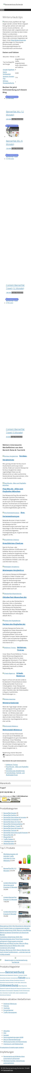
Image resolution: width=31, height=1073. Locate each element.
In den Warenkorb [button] (17, 119)
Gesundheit (2, 980)
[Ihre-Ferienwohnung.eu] (11, 513)
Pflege (19, 985)
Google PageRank (8, 70)
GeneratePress (8, 1070)
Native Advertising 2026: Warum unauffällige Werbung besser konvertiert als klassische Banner (15, 932)
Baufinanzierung (3, 975)
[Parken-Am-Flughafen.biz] (11, 621)
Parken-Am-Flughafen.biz (14, 624)
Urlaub (17, 992)
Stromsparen (3, 990)
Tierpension (5, 992)
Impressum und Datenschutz (13, 1044)
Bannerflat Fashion (9, 815)
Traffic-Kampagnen (10, 1012)
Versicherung (3, 994)
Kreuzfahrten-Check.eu (13, 543)
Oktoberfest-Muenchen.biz (15, 597)
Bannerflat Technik (9, 830)
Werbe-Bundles (8, 843)
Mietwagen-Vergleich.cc (13, 570)
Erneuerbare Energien (5, 977)
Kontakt (6, 1035)
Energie (25, 975)
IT (24, 980)
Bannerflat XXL (8, 835)
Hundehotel (17, 980)
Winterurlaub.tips (11, 703)
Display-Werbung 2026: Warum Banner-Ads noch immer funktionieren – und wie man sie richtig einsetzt (15, 952)
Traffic (13, 992)
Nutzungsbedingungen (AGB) (13, 1037)
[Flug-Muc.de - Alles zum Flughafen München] (15, 485)
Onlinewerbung (9, 985)
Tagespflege (16, 990)
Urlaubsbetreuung (23, 992)
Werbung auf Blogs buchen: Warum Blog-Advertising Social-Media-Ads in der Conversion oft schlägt (14, 945)
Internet (22, 980)
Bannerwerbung (14, 972)
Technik (21, 990)
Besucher (16, 975)
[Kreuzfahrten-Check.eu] (11, 540)
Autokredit (2, 972)
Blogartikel (7, 837)
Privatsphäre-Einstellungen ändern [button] (12, 1047)
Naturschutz (23, 982)
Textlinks (6, 1008)
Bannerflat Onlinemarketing (12, 824)
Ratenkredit (13, 988)
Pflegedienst (24, 985)
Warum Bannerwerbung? (12, 1039)
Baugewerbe (10, 975)
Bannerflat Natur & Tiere (11, 822)
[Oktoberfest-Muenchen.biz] (12, 594)
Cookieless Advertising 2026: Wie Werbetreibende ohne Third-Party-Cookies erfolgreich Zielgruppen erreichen (14, 939)
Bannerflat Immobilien (11, 819)
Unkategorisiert (8, 841)
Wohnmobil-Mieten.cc (12, 730)
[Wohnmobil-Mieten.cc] (10, 726)
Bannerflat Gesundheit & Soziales (14, 817)
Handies (7, 980)
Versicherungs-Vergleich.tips (15, 771)
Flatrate (21, 977)
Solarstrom (24, 988)
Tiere (1, 992)
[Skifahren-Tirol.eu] (9, 648)
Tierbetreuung (26, 990)
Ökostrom (8, 994)
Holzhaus (12, 980)
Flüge (27, 977)
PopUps (6, 1006)
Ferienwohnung (14, 977)
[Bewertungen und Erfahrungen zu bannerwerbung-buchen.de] (15, 962)
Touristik (10, 992)
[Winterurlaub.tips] (9, 699)
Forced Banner (8, 1010)
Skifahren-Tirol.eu (12, 765)
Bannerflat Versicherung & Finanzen (15, 833)
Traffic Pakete (8, 839)
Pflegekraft (2, 988)
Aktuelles (6, 1031)
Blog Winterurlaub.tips (18, 40)
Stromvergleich (9, 990)
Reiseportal (19, 988)
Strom (28, 988)
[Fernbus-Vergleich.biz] (10, 456)
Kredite (16, 982)
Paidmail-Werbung (10, 1004)
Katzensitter (11, 982)
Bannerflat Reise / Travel (11, 826)
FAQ (4, 1033)
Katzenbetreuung (4, 982)
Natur (19, 982)
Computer (20, 975)
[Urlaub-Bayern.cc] (9, 673)
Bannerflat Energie (9, 813)
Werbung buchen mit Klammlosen (15, 1042)
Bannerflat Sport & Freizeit (12, 828)
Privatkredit (7, 988)
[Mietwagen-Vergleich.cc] (11, 567)
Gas (29, 977)
